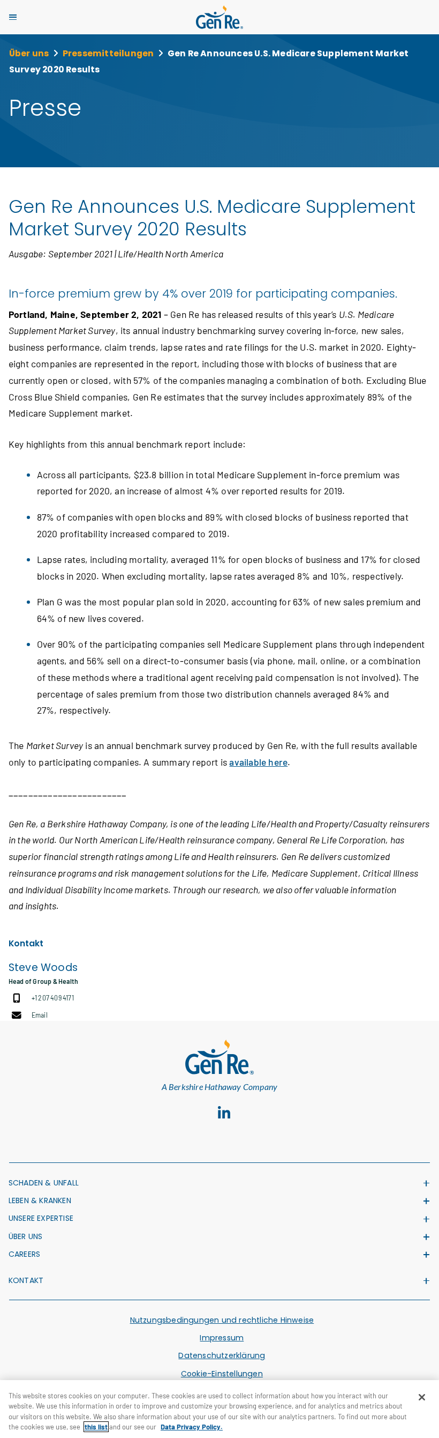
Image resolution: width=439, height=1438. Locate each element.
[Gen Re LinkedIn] (224, 1112)
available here (258, 762)
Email (40, 1015)
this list (96, 1426)
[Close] (422, 1397)
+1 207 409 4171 (53, 998)
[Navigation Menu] (13, 17)
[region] (219, 1409)
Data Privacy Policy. (192, 1426)
